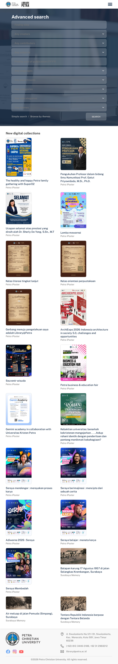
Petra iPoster (13, 187)
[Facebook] (8, 651)
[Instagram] (14, 651)
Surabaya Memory (70, 575)
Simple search (19, 116)
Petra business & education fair (79, 384)
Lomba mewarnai (70, 232)
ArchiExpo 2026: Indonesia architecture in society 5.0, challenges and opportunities (84, 333)
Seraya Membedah (17, 588)
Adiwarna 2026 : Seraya (20, 540)
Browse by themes (40, 116)
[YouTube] (21, 651)
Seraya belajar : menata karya (78, 540)
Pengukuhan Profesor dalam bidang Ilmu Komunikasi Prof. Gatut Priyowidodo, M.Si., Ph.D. (82, 177)
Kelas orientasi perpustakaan (77, 281)
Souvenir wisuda (16, 380)
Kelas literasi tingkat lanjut (22, 281)
